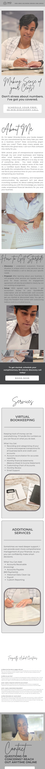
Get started (25, 3)
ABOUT (20, 3)
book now (22, 378)
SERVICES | (32, 3)
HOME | (16, 3)
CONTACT (41, 3)
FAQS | (37, 3)
